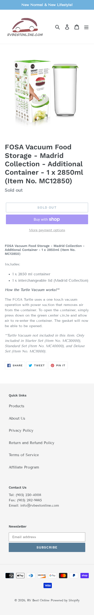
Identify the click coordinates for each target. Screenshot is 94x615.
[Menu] (86, 27)
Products (16, 406)
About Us (17, 418)
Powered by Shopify (65, 600)
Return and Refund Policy (31, 443)
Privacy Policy (21, 430)
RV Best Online (38, 600)
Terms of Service (24, 455)
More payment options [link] (47, 230)
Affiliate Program (24, 467)
